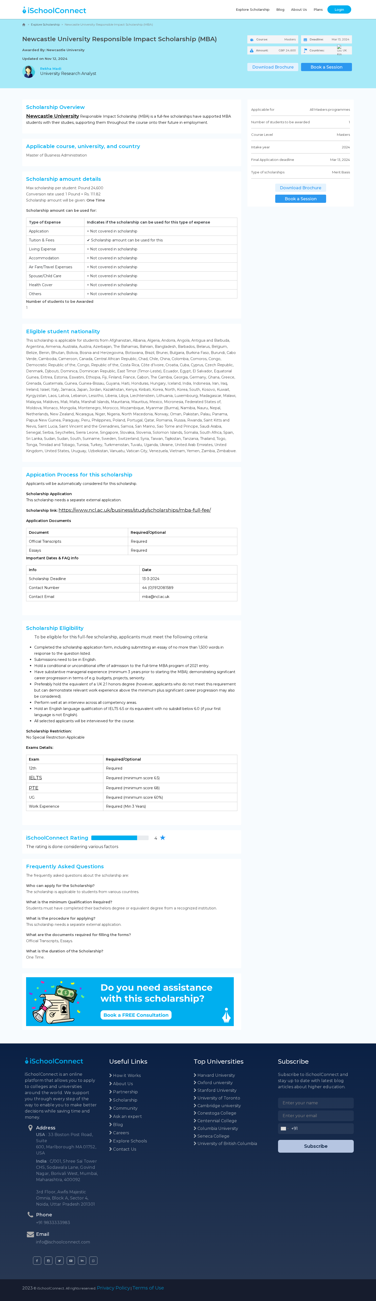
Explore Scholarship (253, 9)
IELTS (35, 778)
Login (339, 9)
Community (125, 1108)
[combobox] (284, 1129)
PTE (33, 788)
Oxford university (214, 1082)
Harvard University (215, 1075)
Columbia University (217, 1128)
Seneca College (212, 1136)
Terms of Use (148, 1288)
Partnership (125, 1091)
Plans (318, 9)
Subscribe (316, 1146)
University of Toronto (218, 1098)
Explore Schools (129, 1141)
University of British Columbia (226, 1143)
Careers (120, 1132)
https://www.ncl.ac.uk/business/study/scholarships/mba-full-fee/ (135, 510)
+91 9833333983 (53, 1222)
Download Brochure (273, 67)
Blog (280, 9)
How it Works (126, 1075)
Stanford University (216, 1090)
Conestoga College (216, 1113)
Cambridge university (218, 1105)
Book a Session (326, 67)
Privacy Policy (113, 1288)
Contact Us (124, 1149)
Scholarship (124, 1100)
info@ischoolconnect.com (63, 1242)
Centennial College (216, 1120)
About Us (299, 9)
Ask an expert (127, 1116)
